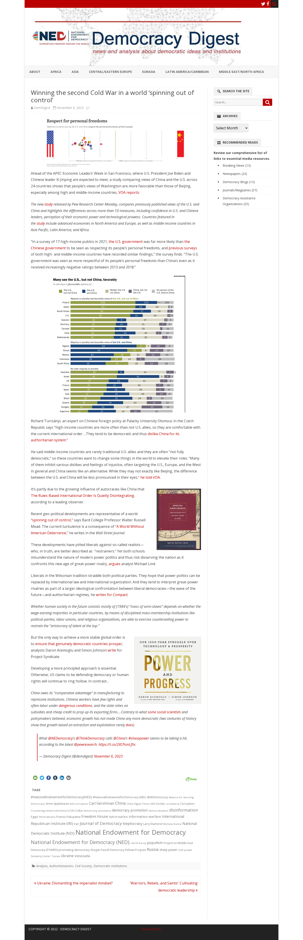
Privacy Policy (151, 929)
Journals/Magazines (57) (240, 190)
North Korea (139, 843)
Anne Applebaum (57, 804)
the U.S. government (126, 241)
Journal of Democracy (101, 823)
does (129, 724)
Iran (76, 824)
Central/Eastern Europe (110, 72)
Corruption (187, 804)
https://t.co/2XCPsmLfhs (117, 744)
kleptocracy (132, 823)
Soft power (185, 850)
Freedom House (94, 816)
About (34, 72)
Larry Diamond (152, 824)
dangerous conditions (75, 705)
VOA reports (128, 192)
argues (114, 563)
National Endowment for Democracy (130, 832)
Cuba (79, 810)
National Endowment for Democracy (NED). (81, 842)
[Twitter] (263, 4)
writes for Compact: (112, 594)
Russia (153, 849)
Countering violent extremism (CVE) (52, 810)
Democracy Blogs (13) (239, 182)
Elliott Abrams (47, 816)
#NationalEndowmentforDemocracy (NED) (119, 797)
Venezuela (82, 856)
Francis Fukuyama (68, 817)
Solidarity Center (41, 856)
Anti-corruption (79, 803)
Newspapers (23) (235, 174)
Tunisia (55, 856)
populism (155, 842)
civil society (157, 804)
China (120, 803)
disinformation (183, 810)
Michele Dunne (172, 824)
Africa (56, 72)
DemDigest (42, 108)
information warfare (145, 816)
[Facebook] (268, 4)
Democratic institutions (110, 866)
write (112, 650)
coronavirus (172, 803)
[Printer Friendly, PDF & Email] (191, 778)
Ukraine (67, 855)
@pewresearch (85, 744)
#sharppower (138, 738)
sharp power (168, 850)
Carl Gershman (101, 803)
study (48, 204)
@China (119, 738)
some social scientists (164, 712)
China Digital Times (138, 803)
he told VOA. (150, 477)
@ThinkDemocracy (90, 738)
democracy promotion (130, 810)
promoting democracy (74, 850)
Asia (75, 72)
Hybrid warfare (118, 816)
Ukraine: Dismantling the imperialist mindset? (74, 883)
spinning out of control (51, 520)
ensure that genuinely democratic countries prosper (78, 643)
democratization (158, 810)
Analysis (42, 866)
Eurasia (148, 72)
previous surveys (183, 248)
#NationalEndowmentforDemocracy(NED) (61, 797)
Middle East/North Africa (241, 72)
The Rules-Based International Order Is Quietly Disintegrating (82, 495)
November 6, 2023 (108, 756)
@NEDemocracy (60, 738)
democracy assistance (97, 810)
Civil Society (83, 866)
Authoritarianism (61, 866)
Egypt (34, 817)
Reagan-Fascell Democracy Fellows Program (118, 850)
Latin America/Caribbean (187, 72)
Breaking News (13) (237, 165)
